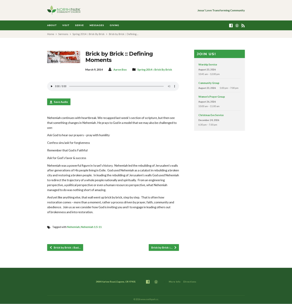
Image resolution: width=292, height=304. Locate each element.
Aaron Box (120, 69)
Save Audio (60, 101)
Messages (97, 25)
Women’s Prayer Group (211, 96)
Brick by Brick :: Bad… (67, 247)
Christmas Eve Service (211, 115)
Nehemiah (73, 226)
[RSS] (243, 25)
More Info (175, 281)
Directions (189, 281)
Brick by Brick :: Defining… (123, 34)
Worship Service (207, 64)
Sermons (63, 34)
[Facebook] (231, 25)
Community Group (208, 82)
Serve (79, 25)
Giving (114, 25)
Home (50, 34)
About (52, 25)
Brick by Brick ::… (162, 247)
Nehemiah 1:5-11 (91, 226)
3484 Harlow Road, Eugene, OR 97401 (116, 281)
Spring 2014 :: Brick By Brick (88, 34)
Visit (65, 25)
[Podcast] (237, 25)
